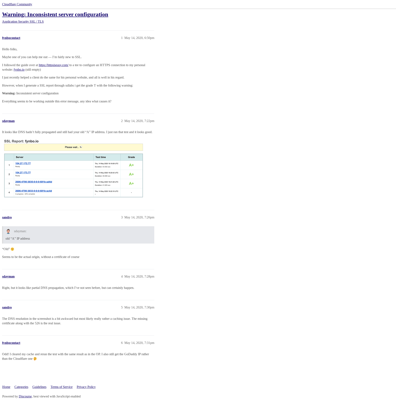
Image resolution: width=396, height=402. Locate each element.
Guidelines (39, 387)
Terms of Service (62, 387)
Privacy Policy (86, 387)
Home (6, 387)
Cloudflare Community (17, 4)
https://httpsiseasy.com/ (53, 65)
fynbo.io (19, 69)
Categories (21, 387)
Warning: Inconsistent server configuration (55, 14)
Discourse (25, 396)
